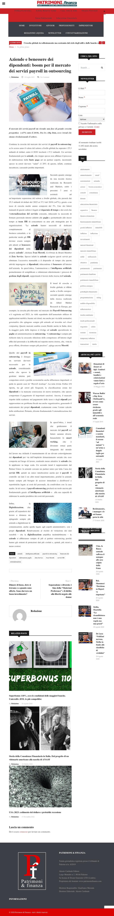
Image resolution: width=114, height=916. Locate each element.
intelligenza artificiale (32, 553)
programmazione (86, 297)
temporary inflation (87, 338)
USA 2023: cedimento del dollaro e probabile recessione (35, 812)
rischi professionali (87, 321)
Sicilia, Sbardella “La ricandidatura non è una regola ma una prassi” (99, 615)
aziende (20, 553)
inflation (83, 233)
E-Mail (82, 88)
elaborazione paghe (25, 558)
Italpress (87, 515)
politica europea (86, 286)
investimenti (85, 239)
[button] (100, 42)
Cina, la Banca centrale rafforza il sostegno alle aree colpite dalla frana (100, 557)
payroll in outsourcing (50, 553)
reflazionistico (85, 309)
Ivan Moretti (50, 558)
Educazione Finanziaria (66, 18)
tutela (94, 344)
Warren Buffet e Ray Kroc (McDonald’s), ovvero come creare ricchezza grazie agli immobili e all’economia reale (99, 406)
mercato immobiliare (88, 251)
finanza (94, 210)
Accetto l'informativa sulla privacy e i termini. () (90, 125)
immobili (98, 227)
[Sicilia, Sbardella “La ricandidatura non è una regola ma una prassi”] (85, 612)
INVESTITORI (35, 25)
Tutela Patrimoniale (43, 18)
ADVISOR (50, 25)
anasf (97, 175)
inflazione (94, 233)
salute (93, 326)
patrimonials (85, 268)
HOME (22, 25)
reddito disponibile (87, 303)
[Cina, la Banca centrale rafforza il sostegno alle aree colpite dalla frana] (86, 551)
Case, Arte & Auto (69, 10)
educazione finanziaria (88, 204)
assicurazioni (85, 181)
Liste (80, 115)
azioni (82, 187)
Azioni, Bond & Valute (46, 10)
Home (11, 47)
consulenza (93, 192)
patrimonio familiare (88, 274)
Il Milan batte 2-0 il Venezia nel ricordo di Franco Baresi (91, 526)
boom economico (95, 187)
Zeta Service (39, 558)
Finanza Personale (90, 10)
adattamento (85, 169)
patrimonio (97, 268)
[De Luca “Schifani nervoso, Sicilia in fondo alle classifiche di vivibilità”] (86, 638)
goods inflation (86, 227)
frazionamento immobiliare (90, 221)
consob (83, 192)
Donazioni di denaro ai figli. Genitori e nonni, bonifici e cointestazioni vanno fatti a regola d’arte (99, 373)
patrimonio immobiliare (89, 280)
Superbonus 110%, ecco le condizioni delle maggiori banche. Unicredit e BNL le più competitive (37, 697)
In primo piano (23, 47)
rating (99, 297)
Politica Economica (22, 10)
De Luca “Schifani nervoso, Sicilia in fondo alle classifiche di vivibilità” (100, 643)
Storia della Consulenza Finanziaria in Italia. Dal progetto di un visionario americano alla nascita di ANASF (39, 757)
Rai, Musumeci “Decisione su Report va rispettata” (100, 587)
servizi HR (61, 558)
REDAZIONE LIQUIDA (34, 33)
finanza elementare (87, 216)
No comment (44, 77)
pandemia (94, 262)
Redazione (15, 77)
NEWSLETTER (54, 33)
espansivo (84, 210)
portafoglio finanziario (88, 291)
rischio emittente (86, 315)
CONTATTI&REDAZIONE (77, 33)
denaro (83, 198)
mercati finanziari (86, 245)
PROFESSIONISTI (66, 25)
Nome (82, 97)
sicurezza (92, 332)
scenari (83, 332)
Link (97, 126)
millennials (92, 256)
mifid (82, 256)
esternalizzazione (15, 562)
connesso (24, 831)
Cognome (83, 106)
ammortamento (86, 175)
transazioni (84, 344)
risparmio (83, 326)
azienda (97, 181)
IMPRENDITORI (86, 25)
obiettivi (83, 262)
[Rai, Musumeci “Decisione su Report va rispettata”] (86, 585)
